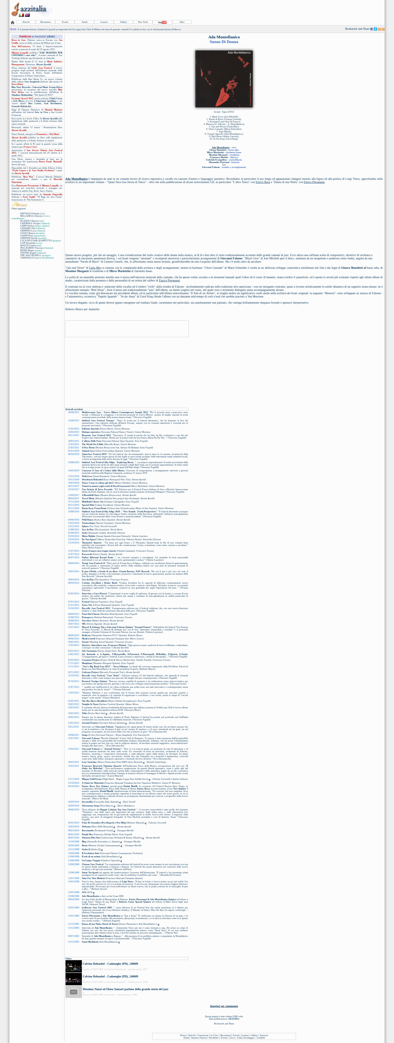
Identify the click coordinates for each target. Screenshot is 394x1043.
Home (183, 1035)
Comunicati (202, 1035)
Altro (182, 22)
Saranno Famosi (198, 1037)
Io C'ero (214, 1035)
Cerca (232, 1037)
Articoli (26, 22)
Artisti (84, 22)
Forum (224, 1037)
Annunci (264, 1035)
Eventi (65, 22)
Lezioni (104, 22)
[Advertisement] (309, 9)
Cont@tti (261, 1037)
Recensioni (45, 22)
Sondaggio (249, 1037)
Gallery (123, 22)
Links (239, 1037)
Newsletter (214, 1037)
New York (143, 22)
